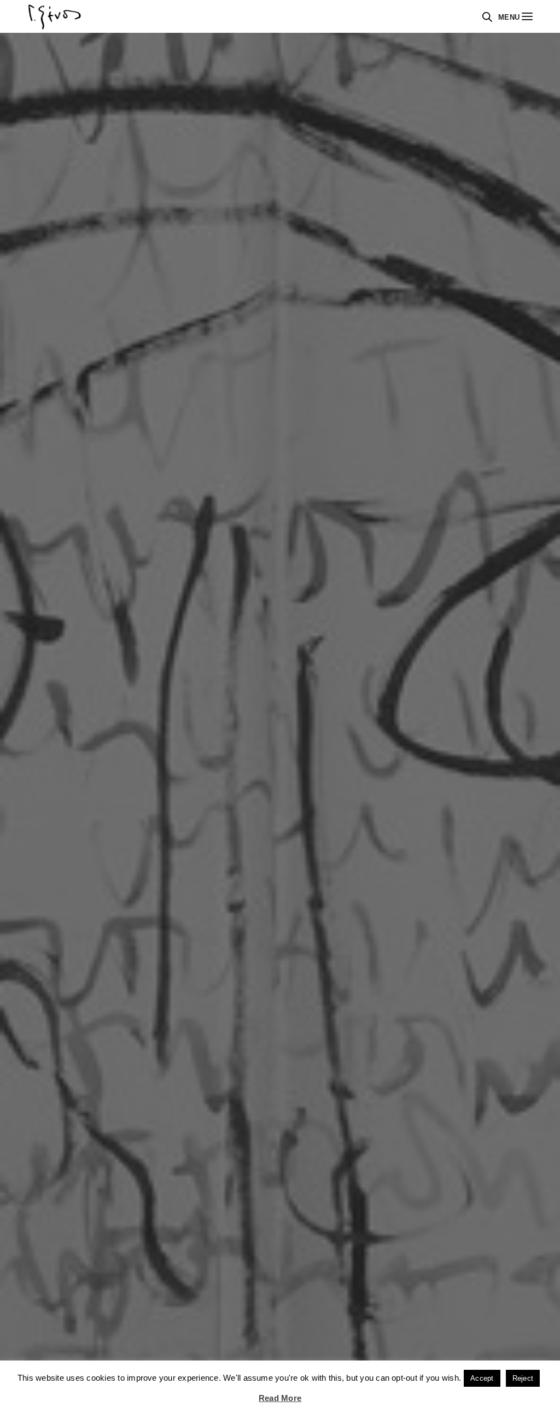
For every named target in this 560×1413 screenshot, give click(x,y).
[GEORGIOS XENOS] (54, 16)
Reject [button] (522, 1378)
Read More (280, 1398)
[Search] (487, 17)
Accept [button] (481, 1378)
